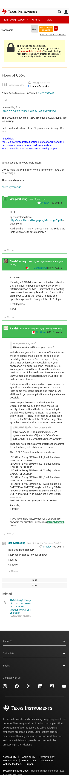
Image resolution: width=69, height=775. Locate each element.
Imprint (30, 764)
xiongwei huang (16, 85)
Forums (36, 19)
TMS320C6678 (46, 93)
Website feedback (12, 764)
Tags (34, 580)
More (49, 19)
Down (12, 250)
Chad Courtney (18, 261)
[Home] (19, 11)
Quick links (9, 653)
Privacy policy (46, 757)
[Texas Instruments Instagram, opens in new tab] (5, 687)
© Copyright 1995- (16, 770)
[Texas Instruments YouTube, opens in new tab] (64, 687)
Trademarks (46, 760)
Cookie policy (28, 757)
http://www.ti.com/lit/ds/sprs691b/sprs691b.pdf (29, 110)
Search (60, 12)
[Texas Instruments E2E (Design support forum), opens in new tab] (52, 687)
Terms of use (29, 760)
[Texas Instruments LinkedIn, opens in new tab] (40, 687)
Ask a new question (56, 28)
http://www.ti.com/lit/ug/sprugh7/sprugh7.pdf (36, 220)
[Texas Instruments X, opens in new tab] (29, 687)
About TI (7, 641)
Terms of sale (10, 760)
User (66, 12)
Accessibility (9, 757)
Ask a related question (46, 28)
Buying (6, 665)
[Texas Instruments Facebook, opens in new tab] (17, 687)
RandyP (14, 328)
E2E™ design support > (16, 19)
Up (5, 250)
